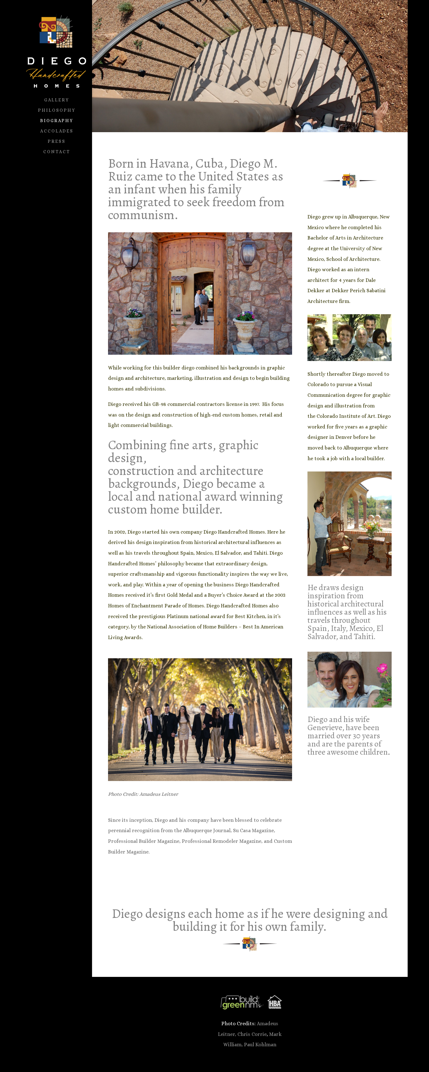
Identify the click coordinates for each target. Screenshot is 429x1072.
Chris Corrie (252, 1034)
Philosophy (57, 110)
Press (57, 141)
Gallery (56, 100)
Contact (56, 151)
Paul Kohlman (260, 1045)
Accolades (56, 131)
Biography (56, 120)
